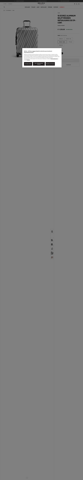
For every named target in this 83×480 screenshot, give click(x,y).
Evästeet (28, 59)
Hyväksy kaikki (28, 63)
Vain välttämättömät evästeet (39, 64)
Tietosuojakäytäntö (54, 58)
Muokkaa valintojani (50, 63)
